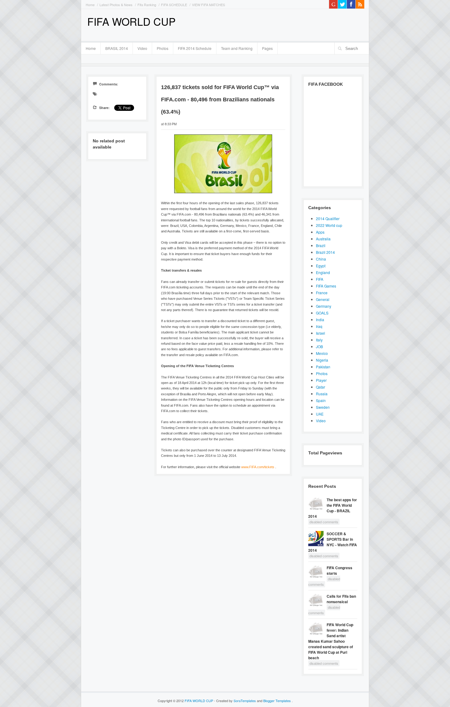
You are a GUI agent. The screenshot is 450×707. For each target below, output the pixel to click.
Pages (265, 47)
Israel (320, 333)
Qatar (320, 386)
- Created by (235, 700)
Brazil (320, 245)
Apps (320, 232)
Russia (322, 393)
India (320, 319)
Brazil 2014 (325, 252)
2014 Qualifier (327, 218)
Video (142, 48)
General (322, 299)
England (323, 272)
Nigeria (322, 360)
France (322, 292)
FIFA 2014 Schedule (195, 48)
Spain (321, 400)
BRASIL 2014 (114, 47)
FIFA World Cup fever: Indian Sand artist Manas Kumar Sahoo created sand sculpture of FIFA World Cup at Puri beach (330, 641)
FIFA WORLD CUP (131, 21)
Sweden (323, 407)
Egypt (320, 265)
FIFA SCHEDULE (174, 4)
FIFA (319, 279)
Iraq (319, 326)
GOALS (322, 312)
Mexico (322, 353)
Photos (162, 48)
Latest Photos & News (116, 4)
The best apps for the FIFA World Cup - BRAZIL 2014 (332, 508)
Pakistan (323, 366)
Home (90, 4)
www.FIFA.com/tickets (257, 467)
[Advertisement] (292, 24)
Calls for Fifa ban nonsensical (341, 598)
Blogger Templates (277, 700)
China (321, 258)
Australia (323, 238)
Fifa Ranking (146, 4)
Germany (323, 306)
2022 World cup (329, 225)
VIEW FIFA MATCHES (208, 4)
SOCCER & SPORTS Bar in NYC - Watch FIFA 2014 (332, 542)
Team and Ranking (237, 48)
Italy (319, 339)
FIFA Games (326, 285)
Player (321, 380)
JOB (319, 346)
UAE (320, 413)
